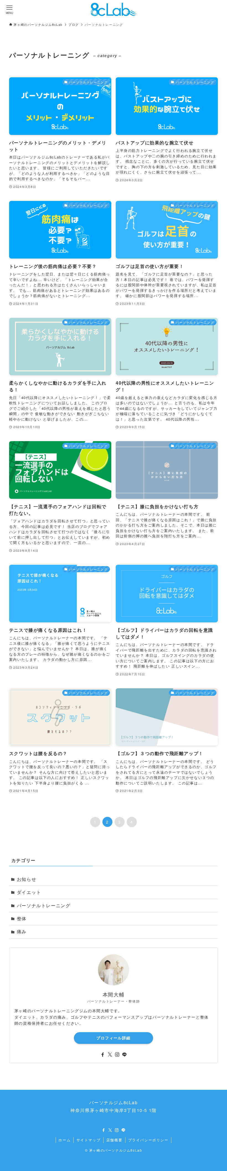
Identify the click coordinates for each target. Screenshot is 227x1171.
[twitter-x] (110, 1054)
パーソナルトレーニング (44, 905)
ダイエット (29, 892)
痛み (22, 931)
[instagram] (117, 1054)
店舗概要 (114, 1139)
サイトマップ (88, 1139)
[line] (124, 1054)
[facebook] (102, 1054)
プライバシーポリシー (148, 1139)
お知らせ (26, 879)
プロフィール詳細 (113, 1037)
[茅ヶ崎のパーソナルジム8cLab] (113, 9)
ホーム (64, 1139)
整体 (22, 918)
